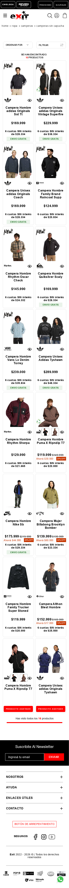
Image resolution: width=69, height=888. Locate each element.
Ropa (14, 26)
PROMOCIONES (45, 5)
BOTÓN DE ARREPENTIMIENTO (35, 824)
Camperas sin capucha (50, 26)
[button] (30, 100)
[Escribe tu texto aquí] (17, 873)
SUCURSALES (61, 5)
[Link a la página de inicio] (5, 26)
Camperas (27, 26)
